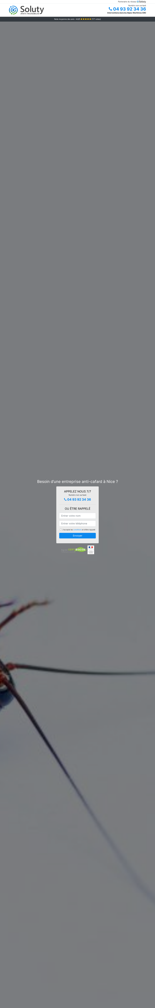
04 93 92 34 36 (129, 9)
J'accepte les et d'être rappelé (78, 530)
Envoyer (77, 535)
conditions (77, 530)
